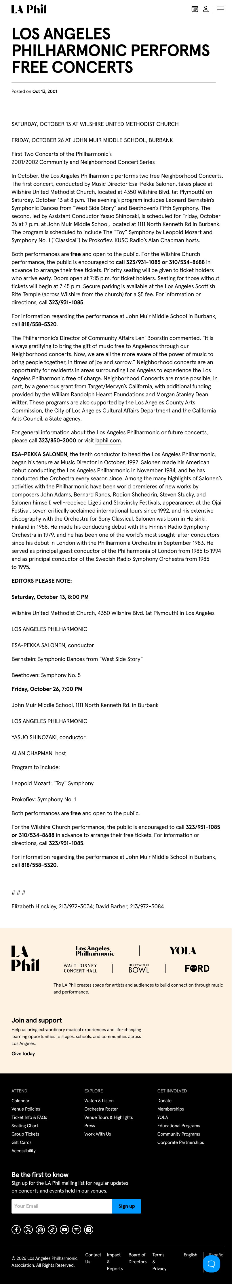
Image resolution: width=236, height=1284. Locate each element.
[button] (220, 9)
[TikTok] (52, 1229)
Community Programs (178, 1134)
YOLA (162, 1117)
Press (89, 1126)
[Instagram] (40, 1229)
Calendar (21, 1101)
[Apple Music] (88, 1229)
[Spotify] (76, 1229)
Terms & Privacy (160, 1262)
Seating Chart (25, 1126)
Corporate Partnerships (180, 1142)
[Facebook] (16, 1229)
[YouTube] (64, 1229)
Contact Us (93, 1258)
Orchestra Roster (101, 1109)
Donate (164, 1101)
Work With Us (97, 1134)
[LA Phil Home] (29, 9)
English (190, 1255)
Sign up (127, 1206)
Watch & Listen (99, 1101)
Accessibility (24, 1151)
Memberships (170, 1109)
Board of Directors (137, 1258)
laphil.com (108, 441)
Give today (23, 1053)
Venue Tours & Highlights (108, 1117)
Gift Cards (21, 1142)
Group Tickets (25, 1134)
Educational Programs (178, 1126)
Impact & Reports (115, 1262)
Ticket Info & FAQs (29, 1117)
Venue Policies (26, 1109)
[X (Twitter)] (28, 1229)
